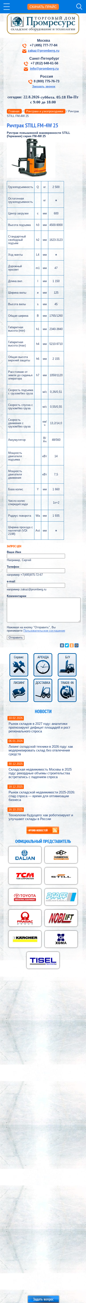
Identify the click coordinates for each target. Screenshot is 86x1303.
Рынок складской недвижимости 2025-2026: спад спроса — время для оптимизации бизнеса (42, 796)
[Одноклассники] (72, 645)
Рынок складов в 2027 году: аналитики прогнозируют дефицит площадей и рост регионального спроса (39, 727)
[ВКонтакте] (62, 645)
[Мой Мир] (77, 645)
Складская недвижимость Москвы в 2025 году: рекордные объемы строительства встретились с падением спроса (40, 773)
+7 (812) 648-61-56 (44, 63)
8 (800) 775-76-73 (46, 81)
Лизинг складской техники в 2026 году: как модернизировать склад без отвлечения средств (41, 750)
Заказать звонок (43, 86)
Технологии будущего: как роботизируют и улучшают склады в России (41, 817)
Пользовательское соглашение (44, 630)
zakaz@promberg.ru (43, 50)
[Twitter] (67, 645)
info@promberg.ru (44, 68)
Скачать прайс (43, 7)
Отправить (16, 637)
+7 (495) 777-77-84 (43, 45)
